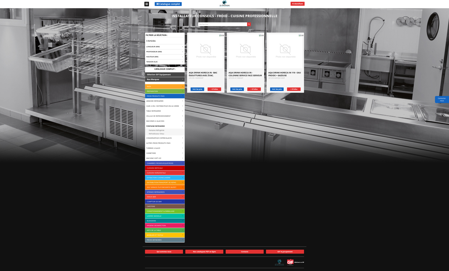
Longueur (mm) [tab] (153, 46)
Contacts (244, 251)
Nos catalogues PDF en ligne (204, 251)
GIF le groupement (285, 251)
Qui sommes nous (164, 251)
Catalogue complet (169, 4)
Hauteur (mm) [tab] (152, 57)
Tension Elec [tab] (152, 62)
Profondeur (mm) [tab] (154, 52)
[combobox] (224, 24)
